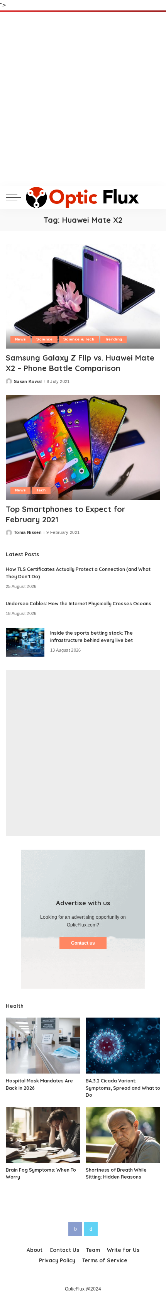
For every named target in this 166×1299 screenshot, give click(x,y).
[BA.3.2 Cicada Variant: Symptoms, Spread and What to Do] (123, 1046)
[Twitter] (91, 1229)
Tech (41, 490)
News (20, 339)
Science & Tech (79, 339)
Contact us (83, 943)
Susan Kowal (28, 381)
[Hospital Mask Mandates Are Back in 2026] (43, 1046)
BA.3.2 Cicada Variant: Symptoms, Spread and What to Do (123, 1088)
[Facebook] (75, 1229)
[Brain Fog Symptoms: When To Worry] (43, 1135)
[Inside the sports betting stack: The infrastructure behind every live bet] (25, 642)
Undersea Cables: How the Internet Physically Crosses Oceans (78, 603)
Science (44, 339)
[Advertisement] (83, 99)
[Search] (154, 197)
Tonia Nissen (28, 532)
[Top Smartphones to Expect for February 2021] (83, 447)
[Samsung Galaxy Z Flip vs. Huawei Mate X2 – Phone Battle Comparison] (83, 296)
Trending (113, 339)
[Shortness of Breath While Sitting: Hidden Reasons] (123, 1135)
